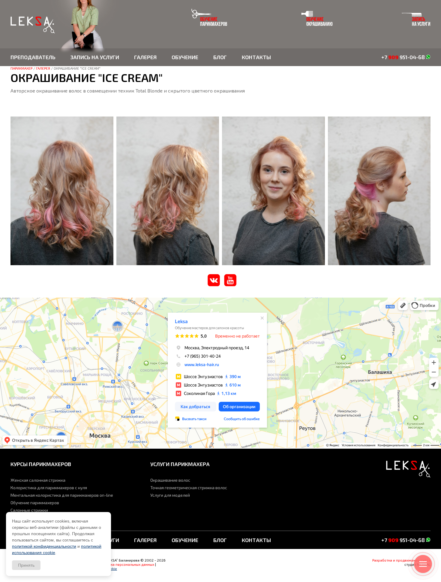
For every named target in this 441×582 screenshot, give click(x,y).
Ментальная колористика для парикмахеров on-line (61, 495)
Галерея (145, 57)
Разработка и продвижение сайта (401, 560)
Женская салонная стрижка (37, 480)
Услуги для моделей (170, 495)
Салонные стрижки (29, 510)
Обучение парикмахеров (34, 502)
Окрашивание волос (170, 480)
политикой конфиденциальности (44, 546)
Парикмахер (21, 68)
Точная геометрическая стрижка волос (188, 487)
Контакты (256, 57)
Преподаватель (33, 57)
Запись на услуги (94, 57)
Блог (220, 57)
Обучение (185, 57)
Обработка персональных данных (125, 564)
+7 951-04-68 (403, 57)
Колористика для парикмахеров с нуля (48, 487)
